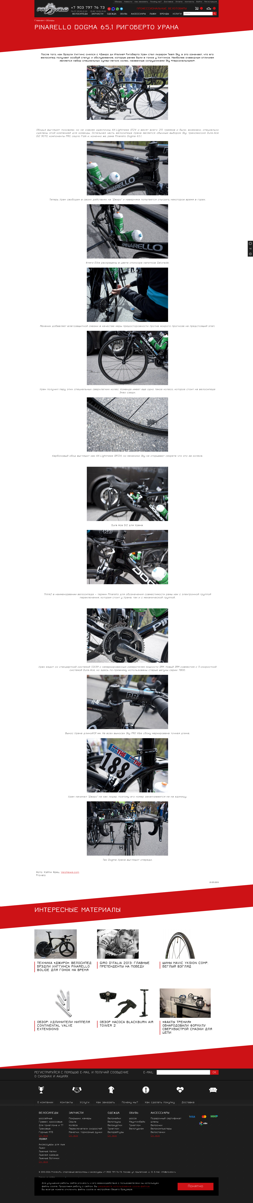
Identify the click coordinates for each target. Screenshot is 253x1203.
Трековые (45, 1128)
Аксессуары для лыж (52, 1144)
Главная (39, 21)
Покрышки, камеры (80, 1118)
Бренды (164, 14)
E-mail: (148, 1073)
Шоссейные (45, 1118)
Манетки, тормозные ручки (85, 1132)
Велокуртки (115, 1125)
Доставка (168, 2)
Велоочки (156, 1125)
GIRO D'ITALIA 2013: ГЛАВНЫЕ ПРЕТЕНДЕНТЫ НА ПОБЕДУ (124, 965)
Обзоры (118, 2)
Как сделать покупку (160, 1102)
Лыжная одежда (48, 1155)
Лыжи (152, 14)
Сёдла (72, 1122)
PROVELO (53, 9)
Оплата (179, 2)
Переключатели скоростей (85, 1128)
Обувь (123, 14)
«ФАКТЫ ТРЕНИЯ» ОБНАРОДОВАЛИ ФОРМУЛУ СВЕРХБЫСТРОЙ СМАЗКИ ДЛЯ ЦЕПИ (187, 1028)
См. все (43, 1135)
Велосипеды (80, 14)
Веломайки (114, 1118)
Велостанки (158, 1132)
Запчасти (97, 14)
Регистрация (210, 2)
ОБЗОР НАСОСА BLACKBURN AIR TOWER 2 (126, 1024)
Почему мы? (155, 2)
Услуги (177, 14)
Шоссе (133, 1118)
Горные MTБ (46, 1132)
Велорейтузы (116, 1132)
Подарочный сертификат (166, 1118)
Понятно (195, 1186)
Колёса (73, 1125)
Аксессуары (138, 14)
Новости (128, 2)
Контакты (189, 2)
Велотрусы (114, 1122)
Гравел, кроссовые (50, 1122)
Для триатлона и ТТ (51, 1125)
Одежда (111, 14)
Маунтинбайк (137, 1122)
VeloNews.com (70, 872)
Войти (199, 2)
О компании (45, 1102)
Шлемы (154, 1122)
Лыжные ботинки (49, 1158)
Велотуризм (136, 1128)
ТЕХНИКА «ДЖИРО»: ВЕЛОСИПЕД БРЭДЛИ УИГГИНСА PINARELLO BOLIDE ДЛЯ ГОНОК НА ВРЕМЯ (64, 967)
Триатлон (113, 1128)
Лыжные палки (48, 1151)
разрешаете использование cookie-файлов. (124, 1186)
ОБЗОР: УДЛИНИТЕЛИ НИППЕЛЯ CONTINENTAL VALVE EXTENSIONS (63, 1026)
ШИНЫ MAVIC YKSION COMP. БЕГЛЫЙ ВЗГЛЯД (185, 965)
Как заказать (141, 2)
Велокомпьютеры (161, 1128)
